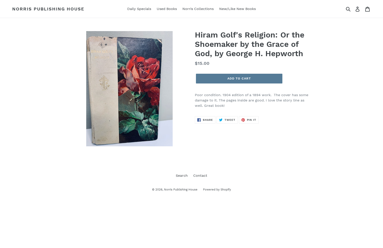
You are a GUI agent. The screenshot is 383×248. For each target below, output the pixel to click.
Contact (200, 175)
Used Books (167, 9)
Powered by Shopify (217, 189)
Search (182, 175)
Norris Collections (198, 9)
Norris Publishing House (48, 9)
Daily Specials (139, 9)
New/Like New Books (237, 9)
